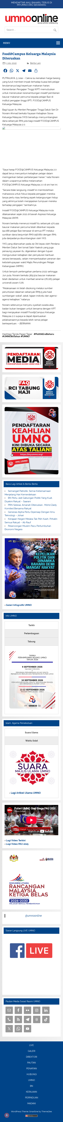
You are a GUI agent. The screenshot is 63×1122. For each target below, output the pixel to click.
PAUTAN (31, 1063)
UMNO (31, 1080)
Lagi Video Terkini (15, 840)
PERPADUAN (31, 1098)
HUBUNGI (32, 1074)
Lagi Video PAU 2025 (16, 844)
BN (31, 1086)
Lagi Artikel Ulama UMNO (25, 792)
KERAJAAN (31, 1092)
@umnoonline (33, 915)
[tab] (31, 625)
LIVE (31, 1045)
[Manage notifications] (6, 1115)
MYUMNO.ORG (25, 5)
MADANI (31, 1104)
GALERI (31, 1051)
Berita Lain (35, 63)
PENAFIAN (31, 1069)
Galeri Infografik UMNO (18, 605)
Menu (6, 43)
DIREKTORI (31, 1057)
